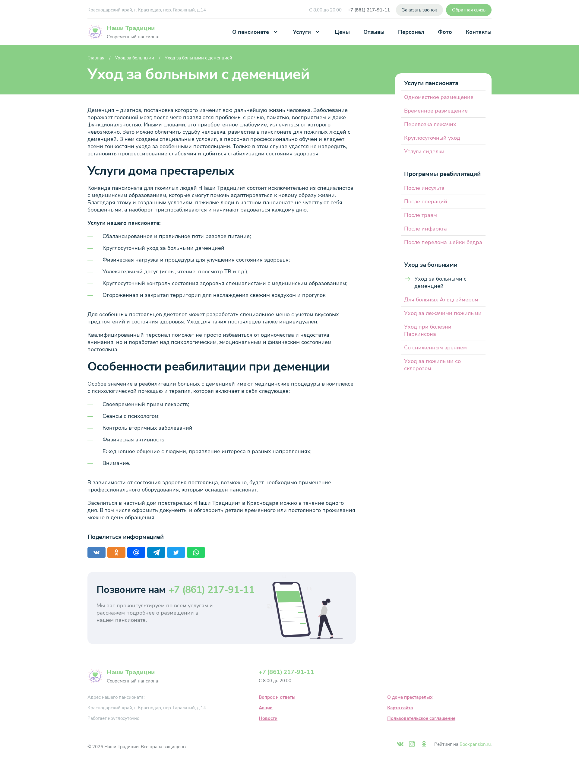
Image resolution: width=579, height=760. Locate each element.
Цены (342, 32)
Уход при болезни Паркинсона (427, 330)
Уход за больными (134, 58)
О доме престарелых (409, 697)
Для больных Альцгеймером (441, 299)
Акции (266, 708)
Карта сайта (400, 708)
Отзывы (373, 32)
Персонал (411, 32)
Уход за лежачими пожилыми (443, 313)
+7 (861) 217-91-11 (369, 10)
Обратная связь (469, 10)
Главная (95, 58)
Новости (268, 718)
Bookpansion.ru (475, 744)
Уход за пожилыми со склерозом (432, 365)
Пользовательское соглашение (421, 718)
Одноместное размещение (438, 97)
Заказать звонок (419, 10)
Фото (445, 32)
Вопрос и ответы (277, 697)
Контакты (479, 32)
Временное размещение (436, 110)
